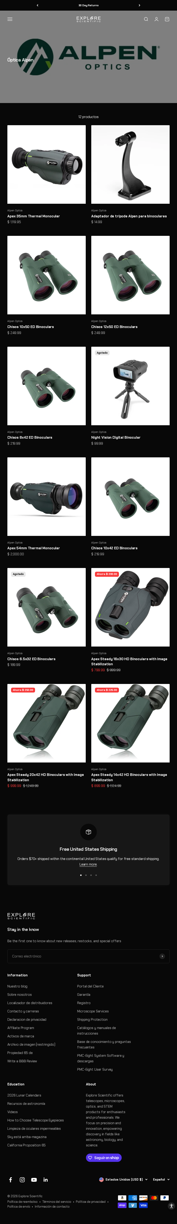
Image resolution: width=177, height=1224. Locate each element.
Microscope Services (93, 1011)
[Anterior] (37, 5)
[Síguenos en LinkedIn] (46, 1180)
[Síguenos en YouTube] (34, 1180)
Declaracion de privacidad (26, 1019)
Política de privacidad (91, 1202)
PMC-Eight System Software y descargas (100, 1058)
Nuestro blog (17, 986)
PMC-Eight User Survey (95, 1069)
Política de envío (18, 1207)
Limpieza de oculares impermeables (34, 1128)
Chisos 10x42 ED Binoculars (114, 548)
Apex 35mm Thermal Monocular (33, 216)
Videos (12, 1112)
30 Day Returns (89, 5)
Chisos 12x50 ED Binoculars (114, 327)
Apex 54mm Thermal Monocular (33, 548)
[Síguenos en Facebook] (10, 1180)
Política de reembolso (22, 1202)
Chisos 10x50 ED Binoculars (30, 327)
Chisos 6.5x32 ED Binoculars (31, 659)
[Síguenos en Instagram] (22, 1180)
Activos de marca (20, 1036)
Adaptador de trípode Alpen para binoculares (129, 216)
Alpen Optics (15, 210)
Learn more (88, 864)
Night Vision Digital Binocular (116, 437)
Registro (84, 1003)
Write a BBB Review (22, 1061)
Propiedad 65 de (20, 1053)
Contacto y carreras (23, 1011)
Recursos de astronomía (26, 1103)
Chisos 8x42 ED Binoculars (29, 437)
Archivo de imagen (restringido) (31, 1044)
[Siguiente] (139, 5)
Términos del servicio (56, 1202)
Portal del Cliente (90, 986)
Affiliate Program (20, 1028)
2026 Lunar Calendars (24, 1095)
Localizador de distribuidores (29, 1003)
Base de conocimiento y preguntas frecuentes (104, 1044)
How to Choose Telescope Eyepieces (35, 1120)
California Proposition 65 (26, 1145)
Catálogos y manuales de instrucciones (96, 1031)
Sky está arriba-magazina (26, 1137)
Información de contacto (52, 1207)
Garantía (83, 994)
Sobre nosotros (19, 994)
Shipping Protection (92, 1019)
